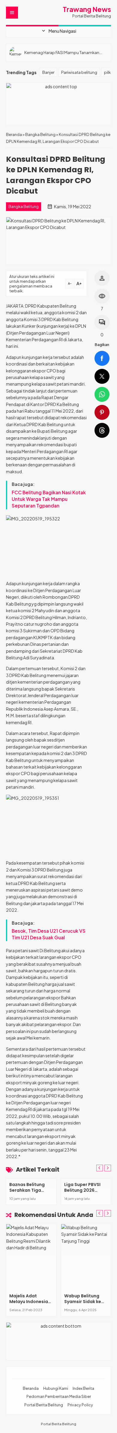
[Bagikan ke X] (102, 376)
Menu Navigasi (58, 31)
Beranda (31, 1388)
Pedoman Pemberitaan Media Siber (58, 1396)
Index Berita (83, 1388)
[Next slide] (107, 1213)
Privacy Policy (80, 1404)
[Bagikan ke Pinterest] (102, 412)
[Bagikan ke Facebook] (102, 358)
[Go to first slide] (107, 1168)
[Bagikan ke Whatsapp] (102, 394)
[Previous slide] (99, 1168)
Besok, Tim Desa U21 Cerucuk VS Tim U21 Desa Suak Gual (49, 934)
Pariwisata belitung (79, 72)
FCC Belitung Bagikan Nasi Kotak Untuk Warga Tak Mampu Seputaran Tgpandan (49, 499)
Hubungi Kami (55, 1388)
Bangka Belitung (23, 206)
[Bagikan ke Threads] (102, 430)
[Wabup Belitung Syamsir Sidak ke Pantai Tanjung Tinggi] (86, 1257)
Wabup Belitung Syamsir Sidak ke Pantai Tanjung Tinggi (82, 1305)
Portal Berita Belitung (43, 1404)
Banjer (48, 72)
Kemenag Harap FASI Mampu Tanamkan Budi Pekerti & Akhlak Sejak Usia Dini (61, 52)
